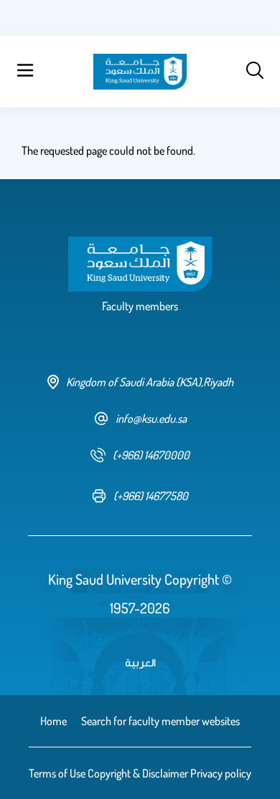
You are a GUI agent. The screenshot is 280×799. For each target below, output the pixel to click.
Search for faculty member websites (160, 721)
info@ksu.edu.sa (151, 418)
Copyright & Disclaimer (138, 773)
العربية (140, 662)
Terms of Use (57, 773)
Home (53, 721)
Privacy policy (220, 773)
